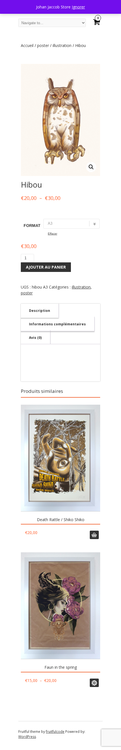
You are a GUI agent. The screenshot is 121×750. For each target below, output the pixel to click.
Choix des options (94, 683)
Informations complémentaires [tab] (57, 324)
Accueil (27, 45)
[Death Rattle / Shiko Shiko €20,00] (60, 458)
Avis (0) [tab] (35, 337)
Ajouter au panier (46, 267)
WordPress (27, 736)
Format (32, 225)
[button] (91, 167)
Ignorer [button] (78, 7)
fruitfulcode (55, 731)
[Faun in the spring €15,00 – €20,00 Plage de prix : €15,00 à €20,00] (60, 605)
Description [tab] (39, 310)
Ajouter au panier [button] (94, 535)
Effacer (52, 233)
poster (43, 45)
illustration (62, 45)
